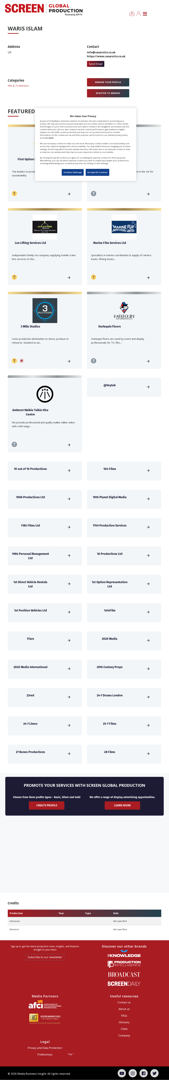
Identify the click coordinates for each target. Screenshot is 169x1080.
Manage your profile (108, 82)
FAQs (124, 1015)
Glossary (124, 1022)
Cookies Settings (73, 172)
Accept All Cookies (97, 172)
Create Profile (46, 805)
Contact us (124, 1002)
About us (124, 1009)
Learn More (122, 805)
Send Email (95, 64)
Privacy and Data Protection (45, 1048)
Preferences (44, 1054)
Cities (124, 1029)
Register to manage (108, 93)
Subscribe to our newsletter (45, 957)
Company (124, 1035)
